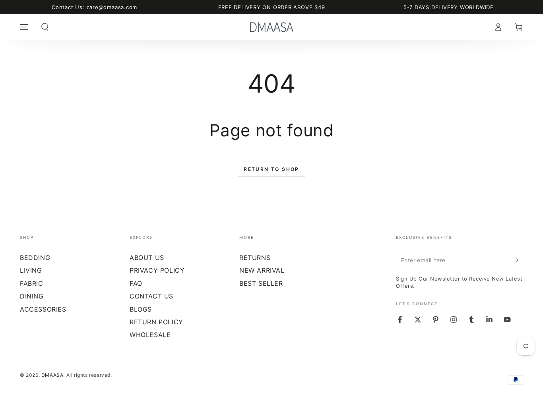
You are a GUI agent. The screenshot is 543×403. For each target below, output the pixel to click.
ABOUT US (147, 258)
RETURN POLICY (156, 322)
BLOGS (141, 309)
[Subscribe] (518, 260)
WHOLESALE (150, 335)
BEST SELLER (261, 283)
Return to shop (271, 169)
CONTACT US (151, 296)
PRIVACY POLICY (157, 270)
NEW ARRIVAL (262, 270)
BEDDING (35, 258)
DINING (32, 296)
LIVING (31, 270)
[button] (45, 27)
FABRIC (31, 283)
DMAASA (52, 375)
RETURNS (254, 258)
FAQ (136, 283)
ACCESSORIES (43, 309)
